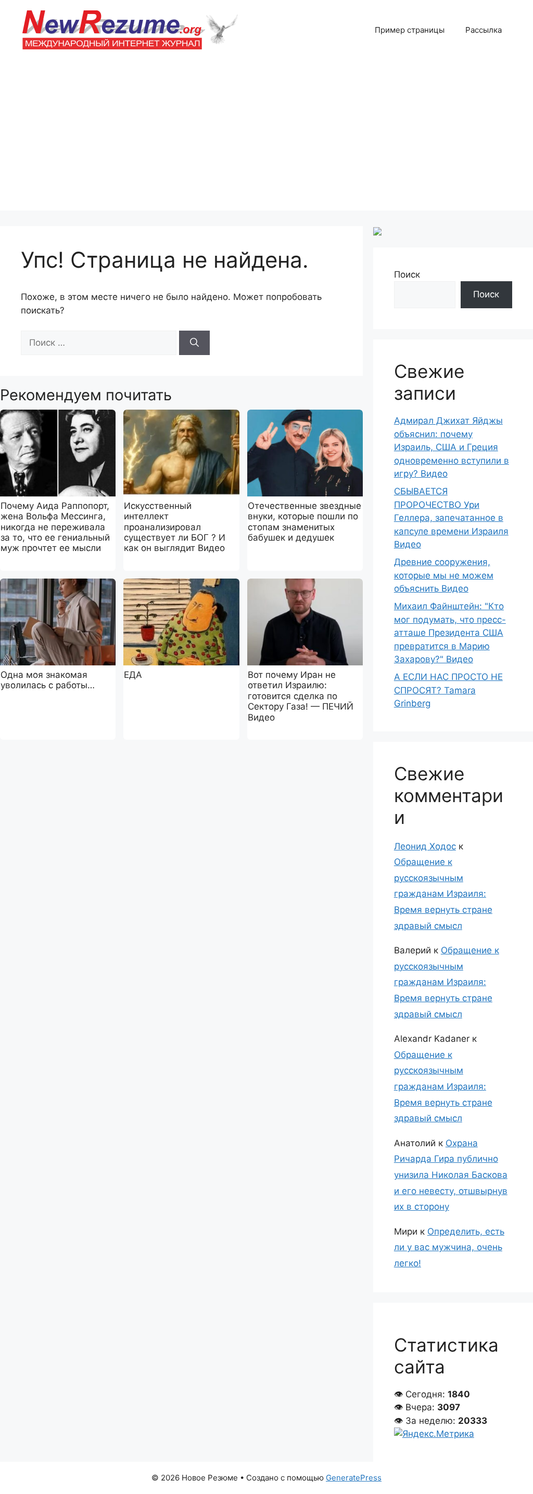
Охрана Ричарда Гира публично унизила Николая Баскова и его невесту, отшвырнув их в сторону (450, 1175)
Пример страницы (410, 30)
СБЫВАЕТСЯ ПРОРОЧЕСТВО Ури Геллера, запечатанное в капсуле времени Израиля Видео (451, 517)
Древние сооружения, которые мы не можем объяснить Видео (443, 575)
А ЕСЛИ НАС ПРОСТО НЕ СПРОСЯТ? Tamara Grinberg (448, 690)
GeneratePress (354, 1478)
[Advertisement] (266, 138)
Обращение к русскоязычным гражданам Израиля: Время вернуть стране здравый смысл (443, 894)
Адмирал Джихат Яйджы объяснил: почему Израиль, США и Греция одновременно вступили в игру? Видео (451, 447)
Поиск (407, 274)
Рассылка (483, 30)
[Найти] (194, 343)
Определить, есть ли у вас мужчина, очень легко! (449, 1247)
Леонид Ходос (425, 846)
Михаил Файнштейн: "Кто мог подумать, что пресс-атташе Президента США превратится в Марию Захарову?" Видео (450, 632)
